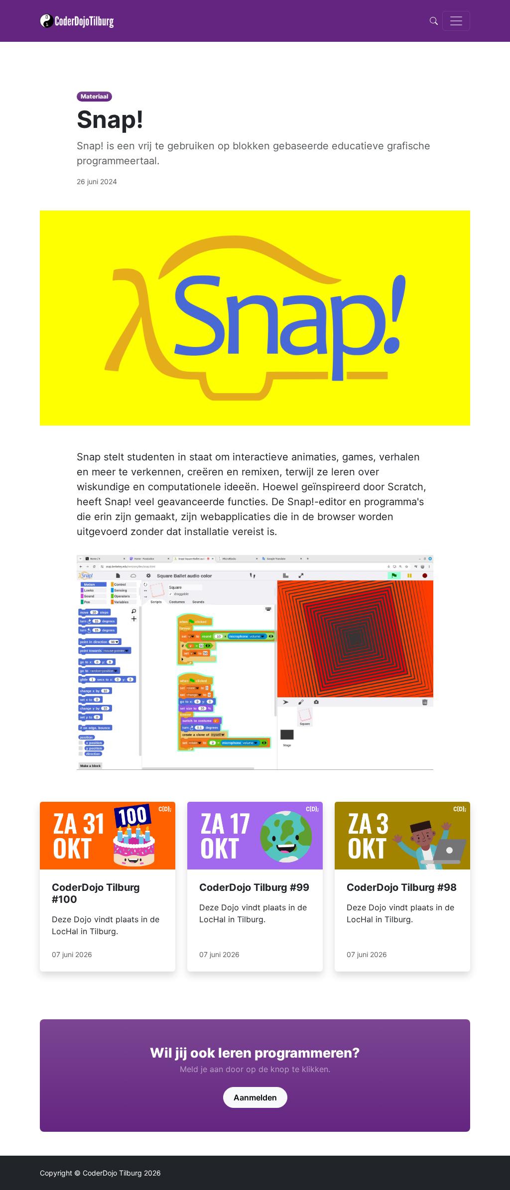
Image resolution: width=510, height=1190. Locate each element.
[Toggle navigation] (456, 21)
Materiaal (94, 96)
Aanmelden (255, 1097)
